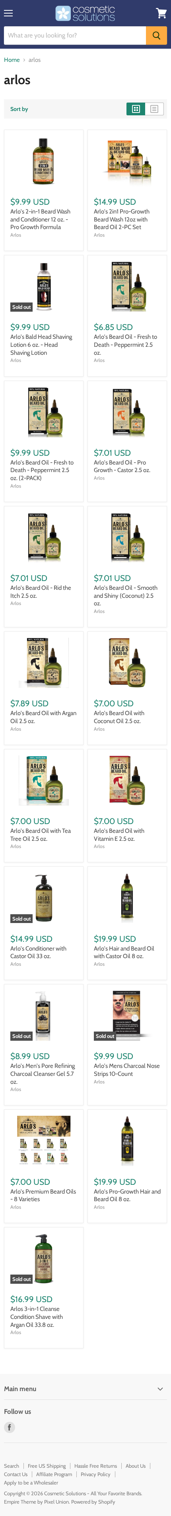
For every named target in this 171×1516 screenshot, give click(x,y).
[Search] (156, 35)
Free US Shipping (47, 1466)
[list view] (154, 109)
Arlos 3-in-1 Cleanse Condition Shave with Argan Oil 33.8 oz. (36, 1316)
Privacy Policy (96, 1474)
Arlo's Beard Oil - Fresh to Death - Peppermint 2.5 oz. (125, 344)
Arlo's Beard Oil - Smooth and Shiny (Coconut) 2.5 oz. (125, 595)
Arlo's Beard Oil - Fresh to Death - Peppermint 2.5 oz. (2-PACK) (42, 470)
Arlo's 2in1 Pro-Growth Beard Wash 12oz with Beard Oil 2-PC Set (122, 219)
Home (12, 60)
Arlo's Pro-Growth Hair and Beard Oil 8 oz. (127, 1195)
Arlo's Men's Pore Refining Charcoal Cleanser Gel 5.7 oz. (42, 1073)
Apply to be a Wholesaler (31, 1482)
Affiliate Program (54, 1474)
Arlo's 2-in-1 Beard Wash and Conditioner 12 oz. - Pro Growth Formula (40, 219)
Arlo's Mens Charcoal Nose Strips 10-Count (127, 1069)
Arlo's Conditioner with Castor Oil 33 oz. (38, 952)
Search (11, 1466)
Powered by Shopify (93, 1501)
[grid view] (135, 109)
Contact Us (15, 1474)
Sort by (19, 109)
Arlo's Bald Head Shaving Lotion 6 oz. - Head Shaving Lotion (41, 344)
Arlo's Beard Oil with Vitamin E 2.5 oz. (119, 834)
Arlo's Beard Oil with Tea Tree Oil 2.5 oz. (40, 834)
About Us (136, 1466)
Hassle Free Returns (95, 1466)
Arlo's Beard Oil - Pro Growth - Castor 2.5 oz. (122, 466)
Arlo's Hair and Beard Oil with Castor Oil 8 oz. (124, 952)
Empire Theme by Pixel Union (36, 1501)
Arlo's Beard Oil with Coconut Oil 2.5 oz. (119, 717)
